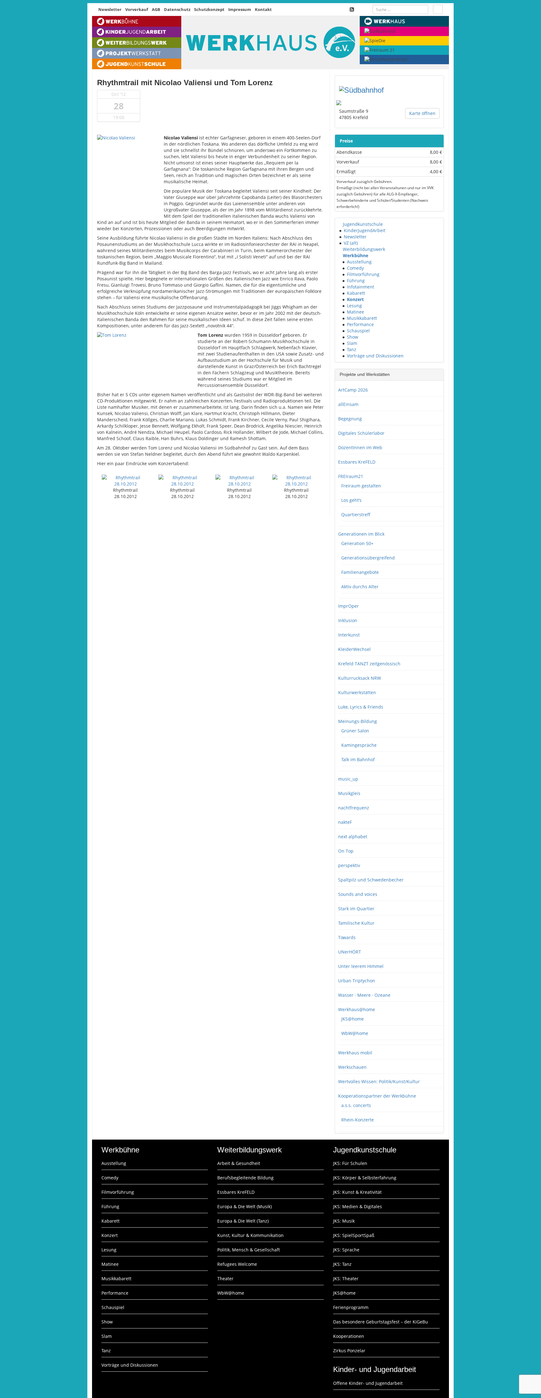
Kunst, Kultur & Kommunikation (250, 1235)
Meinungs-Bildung (357, 721)
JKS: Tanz (342, 1264)
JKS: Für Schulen (350, 1163)
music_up (348, 779)
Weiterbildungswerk (364, 249)
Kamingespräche (359, 745)
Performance (360, 324)
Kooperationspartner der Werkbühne (377, 1096)
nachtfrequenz (353, 808)
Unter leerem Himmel (361, 966)
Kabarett (356, 293)
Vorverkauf (136, 9)
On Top (345, 851)
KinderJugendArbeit (364, 230)
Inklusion (347, 620)
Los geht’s (351, 500)
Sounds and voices (357, 894)
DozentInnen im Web (360, 447)
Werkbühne (355, 255)
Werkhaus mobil (355, 1053)
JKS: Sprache (346, 1250)
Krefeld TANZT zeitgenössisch (369, 664)
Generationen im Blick (361, 534)
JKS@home (352, 1019)
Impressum (239, 9)
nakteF (345, 822)
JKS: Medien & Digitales (357, 1206)
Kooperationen (348, 1336)
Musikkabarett (362, 318)
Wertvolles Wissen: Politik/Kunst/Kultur (379, 1081)
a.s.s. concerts (356, 1105)
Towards (347, 937)
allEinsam (348, 404)
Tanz (351, 349)
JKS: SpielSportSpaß (353, 1235)
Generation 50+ (357, 543)
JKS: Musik (344, 1221)
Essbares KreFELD (356, 462)
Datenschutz (177, 9)
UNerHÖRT (349, 952)
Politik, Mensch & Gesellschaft (248, 1250)
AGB (156, 9)
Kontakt (263, 9)
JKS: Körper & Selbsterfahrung (364, 1178)
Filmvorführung (363, 274)
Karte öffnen (422, 113)
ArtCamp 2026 (353, 390)
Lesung (354, 306)
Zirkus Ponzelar (349, 1351)
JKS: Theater (345, 1278)
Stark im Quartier (356, 909)
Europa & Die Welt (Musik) (244, 1206)
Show (352, 337)
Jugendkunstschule (363, 224)
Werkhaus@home (356, 1009)
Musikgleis (349, 793)
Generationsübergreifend (368, 558)
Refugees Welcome (237, 1264)
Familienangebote (360, 572)
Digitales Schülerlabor (361, 433)
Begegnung (350, 419)
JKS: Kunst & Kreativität (357, 1192)
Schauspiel (358, 331)
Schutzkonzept (209, 9)
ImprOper (348, 606)
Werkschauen (352, 1067)
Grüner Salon (355, 731)
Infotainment (360, 287)
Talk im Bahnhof (358, 759)
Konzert (355, 299)
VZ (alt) (351, 243)
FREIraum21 (350, 476)
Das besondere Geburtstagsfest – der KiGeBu (380, 1322)
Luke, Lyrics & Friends (360, 707)
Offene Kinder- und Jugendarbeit (368, 1383)
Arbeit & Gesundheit (238, 1163)
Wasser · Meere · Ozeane (364, 995)
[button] (340, 224)
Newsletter (109, 9)
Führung (356, 280)
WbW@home (354, 1033)
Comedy (355, 268)
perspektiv (349, 865)
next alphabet (352, 836)
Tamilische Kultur (356, 923)
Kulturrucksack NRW (359, 678)
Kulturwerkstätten (357, 692)
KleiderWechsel (354, 649)
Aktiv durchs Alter (360, 587)
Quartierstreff (355, 514)
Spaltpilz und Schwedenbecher (371, 880)
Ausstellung (359, 262)
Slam (352, 343)
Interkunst (349, 635)
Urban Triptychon (356, 981)
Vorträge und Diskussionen (375, 356)
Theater (225, 1278)
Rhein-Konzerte (357, 1120)
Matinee (355, 312)
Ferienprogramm (350, 1307)
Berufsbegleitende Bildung (245, 1178)
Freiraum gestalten (361, 486)
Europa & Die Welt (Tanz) (243, 1221)
